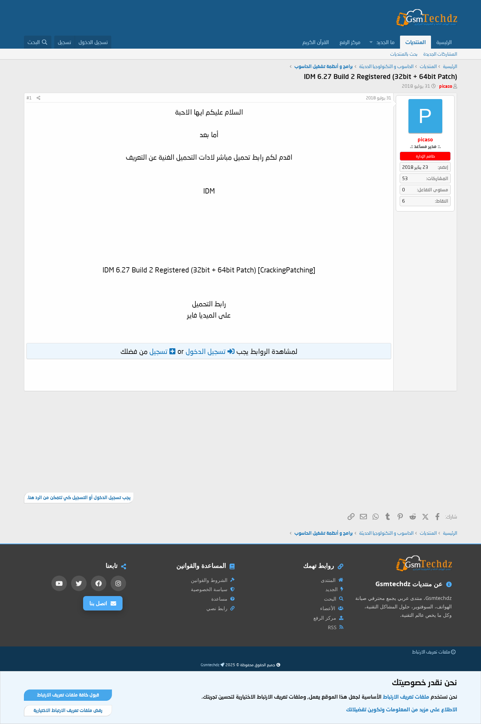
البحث (330, 598)
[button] (371, 42)
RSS (332, 627)
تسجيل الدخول (205, 351)
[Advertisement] (152, 17)
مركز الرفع (350, 42)
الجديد (331, 589)
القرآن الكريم (315, 42)
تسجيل (158, 351)
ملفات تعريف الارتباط (431, 652)
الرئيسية (444, 42)
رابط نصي (216, 608)
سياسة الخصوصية (209, 589)
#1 (29, 97)
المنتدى (328, 580)
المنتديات (415, 42)
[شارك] (38, 98)
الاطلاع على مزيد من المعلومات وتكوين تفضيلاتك (401, 709)
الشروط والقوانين (209, 580)
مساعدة (219, 598)
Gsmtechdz (210, 664)
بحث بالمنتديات (404, 54)
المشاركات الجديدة (440, 54)
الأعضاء (327, 608)
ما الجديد (385, 42)
